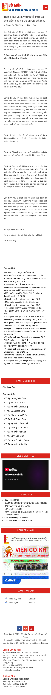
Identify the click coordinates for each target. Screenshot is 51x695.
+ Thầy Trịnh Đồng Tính (15, 419)
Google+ (25, 627)
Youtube (31, 627)
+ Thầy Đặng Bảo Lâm (14, 411)
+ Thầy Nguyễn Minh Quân (16, 440)
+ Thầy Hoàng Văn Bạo (15, 398)
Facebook (19, 627)
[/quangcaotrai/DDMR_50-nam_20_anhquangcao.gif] (25, 570)
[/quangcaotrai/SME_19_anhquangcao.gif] (25, 557)
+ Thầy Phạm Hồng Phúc (15, 415)
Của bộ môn (8, 387)
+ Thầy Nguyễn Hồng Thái (16, 423)
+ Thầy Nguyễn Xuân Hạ (15, 444)
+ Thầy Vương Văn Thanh (16, 427)
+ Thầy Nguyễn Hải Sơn (15, 432)
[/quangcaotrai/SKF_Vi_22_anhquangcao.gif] (25, 584)
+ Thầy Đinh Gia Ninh (14, 436)
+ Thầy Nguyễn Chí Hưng (16, 407)
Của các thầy (8, 394)
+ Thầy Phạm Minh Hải (14, 402)
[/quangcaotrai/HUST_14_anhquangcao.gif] (25, 544)
